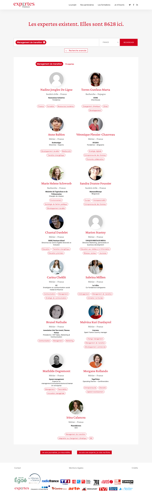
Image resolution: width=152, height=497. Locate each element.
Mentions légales (76, 468)
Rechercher (129, 42)
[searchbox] (71, 42)
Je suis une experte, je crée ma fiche (94, 452)
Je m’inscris (119, 5)
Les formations (104, 5)
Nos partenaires (87, 5)
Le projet (72, 5)
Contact (17, 468)
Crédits (135, 468)
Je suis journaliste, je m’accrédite (56, 452)
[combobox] (56, 42)
